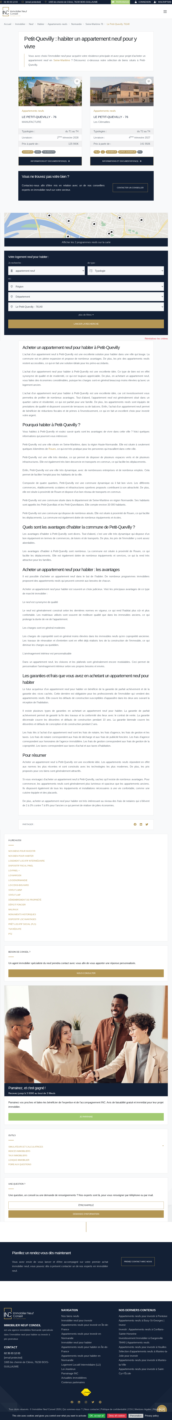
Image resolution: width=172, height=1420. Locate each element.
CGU (130, 1409)
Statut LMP (14, 895)
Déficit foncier (17, 905)
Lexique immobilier (18, 1160)
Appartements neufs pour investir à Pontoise (143, 1316)
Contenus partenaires (73, 1382)
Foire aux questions (19, 1164)
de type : (92, 263)
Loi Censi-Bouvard (18, 885)
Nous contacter (91, 1409)
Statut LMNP (15, 890)
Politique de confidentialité (113, 1409)
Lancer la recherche (86, 324)
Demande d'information (86, 1214)
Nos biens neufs (70, 1316)
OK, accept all (97, 1415)
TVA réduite (14, 929)
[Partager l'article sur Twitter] (146, 824)
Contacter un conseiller (130, 188)
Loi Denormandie (17, 880)
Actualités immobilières (74, 1377)
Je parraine (86, 1117)
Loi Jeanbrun (68, 1369)
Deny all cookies (117, 1415)
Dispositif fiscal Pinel (20, 866)
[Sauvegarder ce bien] (77, 81)
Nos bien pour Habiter (21, 856)
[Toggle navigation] (165, 11)
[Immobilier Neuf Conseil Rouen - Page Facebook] (72, 1402)
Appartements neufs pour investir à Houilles (142, 1347)
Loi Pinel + (14, 870)
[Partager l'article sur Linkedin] (141, 824)
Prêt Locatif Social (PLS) (22, 924)
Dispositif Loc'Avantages (22, 919)
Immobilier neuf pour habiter (76, 1342)
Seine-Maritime (61, 60)
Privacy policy (152, 1415)
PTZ (10, 934)
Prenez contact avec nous (138, 1262)
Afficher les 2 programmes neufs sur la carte (86, 242)
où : (10, 278)
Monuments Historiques (22, 914)
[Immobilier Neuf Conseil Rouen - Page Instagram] (86, 1402)
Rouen (52, 448)
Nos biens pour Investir (21, 851)
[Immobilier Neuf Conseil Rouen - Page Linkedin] (79, 1402)
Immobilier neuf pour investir (76, 1320)
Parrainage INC (69, 1373)
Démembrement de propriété (24, 900)
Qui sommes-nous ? (72, 1409)
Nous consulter (86, 973)
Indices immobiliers (19, 1151)
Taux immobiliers (17, 1155)
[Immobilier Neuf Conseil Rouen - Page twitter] (93, 1402)
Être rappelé (86, 1205)
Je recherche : (15, 263)
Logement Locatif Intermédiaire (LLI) (81, 1364)
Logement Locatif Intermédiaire (26, 861)
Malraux (13, 909)
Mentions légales (143, 1409)
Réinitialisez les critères (156, 338)
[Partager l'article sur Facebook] (135, 824)
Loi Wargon (14, 875)
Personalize (136, 1415)
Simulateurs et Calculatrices (25, 1147)
